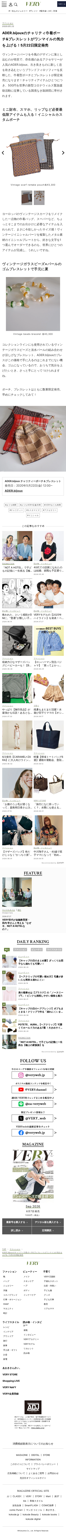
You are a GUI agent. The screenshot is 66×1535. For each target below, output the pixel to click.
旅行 (5, 1340)
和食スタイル (36, 1501)
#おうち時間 (10, 505)
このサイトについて (20, 1464)
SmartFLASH (31, 1505)
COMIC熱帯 (48, 1505)
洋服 (5, 1290)
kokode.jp (14, 1514)
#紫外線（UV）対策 (48, 11)
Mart (48, 1496)
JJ (8, 1496)
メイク (27, 1276)
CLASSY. (17, 1496)
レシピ (6, 1327)
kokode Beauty (31, 1514)
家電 (5, 1359)
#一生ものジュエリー (18, 11)
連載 (26, 1330)
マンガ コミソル (34, 1510)
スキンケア (29, 1281)
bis (24, 1501)
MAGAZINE (22, 1455)
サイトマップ (33, 1469)
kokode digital (33, 1519)
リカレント (29, 1348)
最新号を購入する (15, 1222)
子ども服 (48, 1290)
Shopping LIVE (11, 1380)
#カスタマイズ (33, 510)
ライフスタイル (11, 1322)
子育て (46, 1271)
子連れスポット (51, 1281)
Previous (3, 152)
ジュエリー (8, 1285)
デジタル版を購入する (47, 1222)
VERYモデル (29, 1344)
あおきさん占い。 (12, 1367)
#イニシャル (33, 515)
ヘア (26, 1285)
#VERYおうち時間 (52, 505)
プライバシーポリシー (45, 1464)
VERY (28, 1496)
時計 (5, 1313)
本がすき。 (51, 1510)
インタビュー (30, 1334)
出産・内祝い (50, 1285)
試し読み (15, 1230)
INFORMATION (33, 1460)
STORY (38, 1496)
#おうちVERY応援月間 (30, 505)
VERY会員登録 (11, 1393)
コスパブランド (10, 1295)
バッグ (6, 1281)
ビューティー (30, 1271)
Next (63, 152)
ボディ (27, 1290)
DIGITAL (35, 1455)
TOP (4, 1249)
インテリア (8, 1331)
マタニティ (8, 1308)
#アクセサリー (49, 510)
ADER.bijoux (14, 490)
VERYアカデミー (31, 1339)
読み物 (27, 1353)
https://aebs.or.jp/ (37, 1428)
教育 (46, 1304)
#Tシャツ (33, 11)
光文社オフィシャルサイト (33, 1478)
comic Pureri (16, 1510)
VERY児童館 (49, 1276)
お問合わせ (53, 1473)
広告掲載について (16, 1473)
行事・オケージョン (12, 1299)
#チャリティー (16, 510)
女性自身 (16, 1505)
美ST (56, 1496)
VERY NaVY (9, 1387)
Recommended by (49, 863)
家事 (5, 1345)
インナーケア (30, 1295)
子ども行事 (49, 1299)
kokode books (49, 1514)
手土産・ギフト (10, 1350)
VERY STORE (10, 1374)
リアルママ (49, 1308)
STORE (46, 1455)
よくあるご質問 (36, 1473)
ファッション (7, 23)
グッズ (47, 1295)
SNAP (6, 1304)
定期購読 (46, 1230)
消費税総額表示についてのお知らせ (33, 1443)
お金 (5, 1354)
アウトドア (8, 1336)
